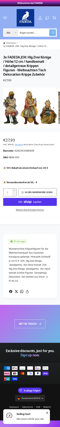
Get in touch (28, 323)
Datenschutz (27, 407)
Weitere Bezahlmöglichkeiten (30, 210)
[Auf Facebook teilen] (11, 291)
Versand (19, 144)
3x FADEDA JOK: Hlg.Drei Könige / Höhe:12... (25, 46)
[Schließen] (47, 413)
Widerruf (47, 407)
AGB (38, 407)
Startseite (11, 43)
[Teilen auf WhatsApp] (22, 291)
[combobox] (38, 32)
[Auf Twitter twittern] (16, 291)
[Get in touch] (47, 17)
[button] (5, 17)
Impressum (14, 407)
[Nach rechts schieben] (53, 107)
